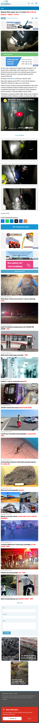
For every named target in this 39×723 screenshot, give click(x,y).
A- (32, 18)
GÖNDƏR (7, 632)
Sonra (29, 718)
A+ (36, 18)
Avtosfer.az (10, 78)
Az (29, 3)
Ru (32, 3)
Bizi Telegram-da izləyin (21, 227)
